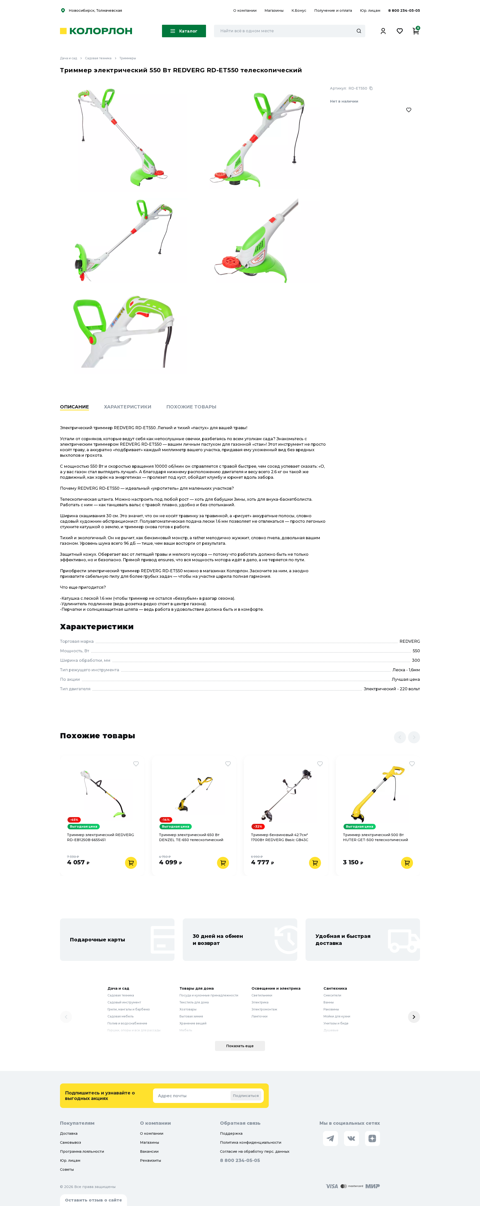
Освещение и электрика (276, 988)
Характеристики (127, 407)
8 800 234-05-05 (404, 10)
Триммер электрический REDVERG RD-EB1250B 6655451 (100, 837)
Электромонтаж (264, 1009)
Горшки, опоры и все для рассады (134, 1030)
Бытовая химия (191, 1016)
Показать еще (240, 1046)
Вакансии (149, 1151)
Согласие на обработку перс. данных (255, 1151)
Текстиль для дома (194, 1002)
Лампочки (260, 1016)
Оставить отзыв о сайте (93, 1200)
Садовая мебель (121, 1016)
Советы (67, 1169)
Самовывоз (70, 1142)
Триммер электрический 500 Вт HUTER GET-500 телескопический (375, 837)
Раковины (331, 1009)
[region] (240, 414)
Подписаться (246, 1095)
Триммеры (128, 58)
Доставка (69, 1133)
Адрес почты (172, 1095)
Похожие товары (191, 407)
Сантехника (335, 988)
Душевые (331, 1030)
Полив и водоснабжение (127, 1023)
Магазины (274, 10)
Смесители (332, 995)
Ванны (329, 1002)
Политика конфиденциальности (250, 1142)
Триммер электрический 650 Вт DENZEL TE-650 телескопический (191, 837)
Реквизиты (150, 1160)
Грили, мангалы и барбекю (129, 1009)
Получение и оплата (333, 10)
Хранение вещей (193, 1023)
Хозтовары (188, 1009)
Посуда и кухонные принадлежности (209, 995)
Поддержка (231, 1133)
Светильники (262, 995)
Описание (74, 407)
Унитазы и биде (336, 1023)
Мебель (186, 1030)
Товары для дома (197, 988)
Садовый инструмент (124, 1002)
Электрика (260, 1002)
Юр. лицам (370, 10)
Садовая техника (98, 58)
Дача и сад (68, 58)
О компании (245, 10)
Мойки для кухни (337, 1016)
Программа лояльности (82, 1151)
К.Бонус (299, 10)
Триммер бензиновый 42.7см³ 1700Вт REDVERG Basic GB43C (279, 837)
